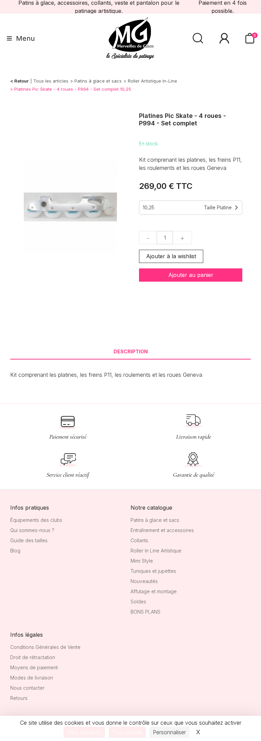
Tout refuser (127, 732)
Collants (139, 540)
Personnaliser (169, 732)
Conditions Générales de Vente (45, 647)
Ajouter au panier (190, 274)
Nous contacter (27, 688)
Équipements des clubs (36, 520)
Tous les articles (50, 81)
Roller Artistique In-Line (152, 81)
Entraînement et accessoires (162, 530)
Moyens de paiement (34, 667)
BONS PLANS (145, 612)
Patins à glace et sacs (98, 81)
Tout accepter (84, 732)
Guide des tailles (29, 540)
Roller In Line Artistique (155, 550)
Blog (15, 550)
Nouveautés (144, 581)
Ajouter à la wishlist (171, 256)
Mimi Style (141, 561)
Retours (19, 698)
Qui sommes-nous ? (32, 530)
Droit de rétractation (32, 657)
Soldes (138, 601)
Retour (21, 81)
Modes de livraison (31, 678)
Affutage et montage (153, 591)
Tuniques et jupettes (153, 571)
